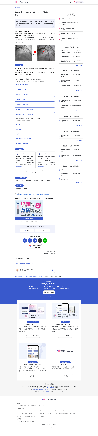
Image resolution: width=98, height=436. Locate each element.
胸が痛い (36, 180)
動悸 (42, 180)
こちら (47, 391)
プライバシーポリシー (23, 81)
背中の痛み (48, 180)
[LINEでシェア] (45, 240)
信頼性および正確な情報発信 (39, 389)
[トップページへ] (49, 400)
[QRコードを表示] (30, 240)
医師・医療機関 (50, 387)
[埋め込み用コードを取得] (35, 240)
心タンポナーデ (19, 180)
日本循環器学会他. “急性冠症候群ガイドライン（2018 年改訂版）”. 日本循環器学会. (32, 194)
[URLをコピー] (25, 240)
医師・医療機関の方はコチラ (49, 296)
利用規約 (16, 81)
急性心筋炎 (28, 180)
